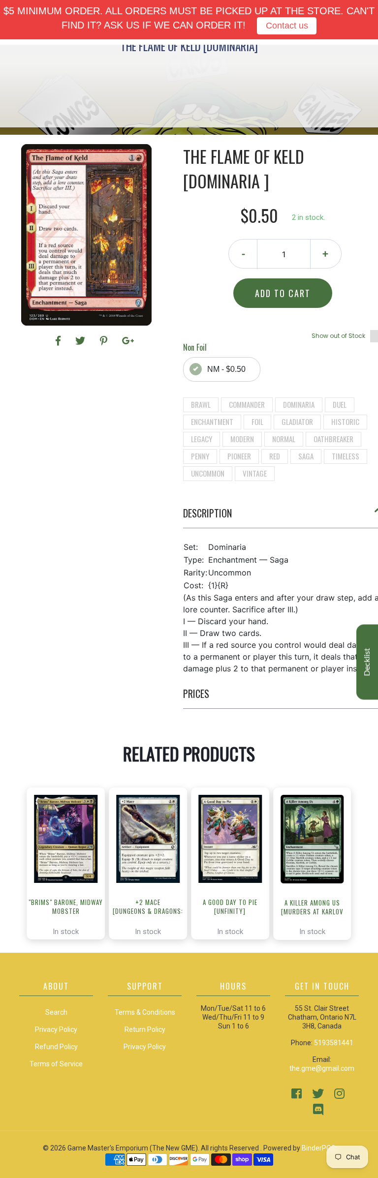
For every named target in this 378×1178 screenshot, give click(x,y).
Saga (306, 456)
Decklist (367, 662)
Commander (247, 404)
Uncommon (207, 473)
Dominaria (299, 404)
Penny (200, 456)
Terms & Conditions (145, 1012)
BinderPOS (319, 1148)
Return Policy (145, 1029)
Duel (339, 404)
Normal (283, 438)
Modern (242, 438)
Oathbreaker (333, 438)
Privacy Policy (145, 1047)
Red (274, 456)
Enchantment (212, 421)
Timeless (345, 456)
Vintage (255, 473)
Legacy (201, 438)
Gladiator (297, 421)
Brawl (201, 404)
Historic (345, 421)
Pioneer (239, 456)
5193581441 (333, 1043)
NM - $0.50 (226, 369)
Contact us (287, 25)
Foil (257, 421)
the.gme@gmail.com (321, 1068)
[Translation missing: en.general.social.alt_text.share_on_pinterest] (105, 341)
